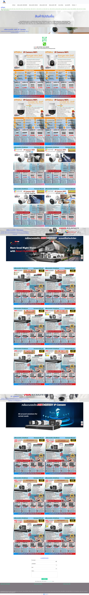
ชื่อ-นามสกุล (34, 560)
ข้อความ (33, 570)
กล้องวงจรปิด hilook (27, 9)
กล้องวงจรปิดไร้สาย (73, 9)
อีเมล (33, 567)
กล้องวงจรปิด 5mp (59, 9)
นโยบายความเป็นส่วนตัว (49, 581)
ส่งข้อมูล (44, 579)
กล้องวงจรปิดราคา (6, 10)
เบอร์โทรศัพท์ (34, 563)
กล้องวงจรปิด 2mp (53, 9)
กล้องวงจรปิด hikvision (19, 9)
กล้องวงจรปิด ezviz (40, 9)
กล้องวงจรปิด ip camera (66, 9)
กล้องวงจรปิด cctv (33, 9)
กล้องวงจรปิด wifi (79, 9)
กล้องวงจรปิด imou (46, 9)
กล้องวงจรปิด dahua (12, 9)
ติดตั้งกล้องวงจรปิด (6, 9)
